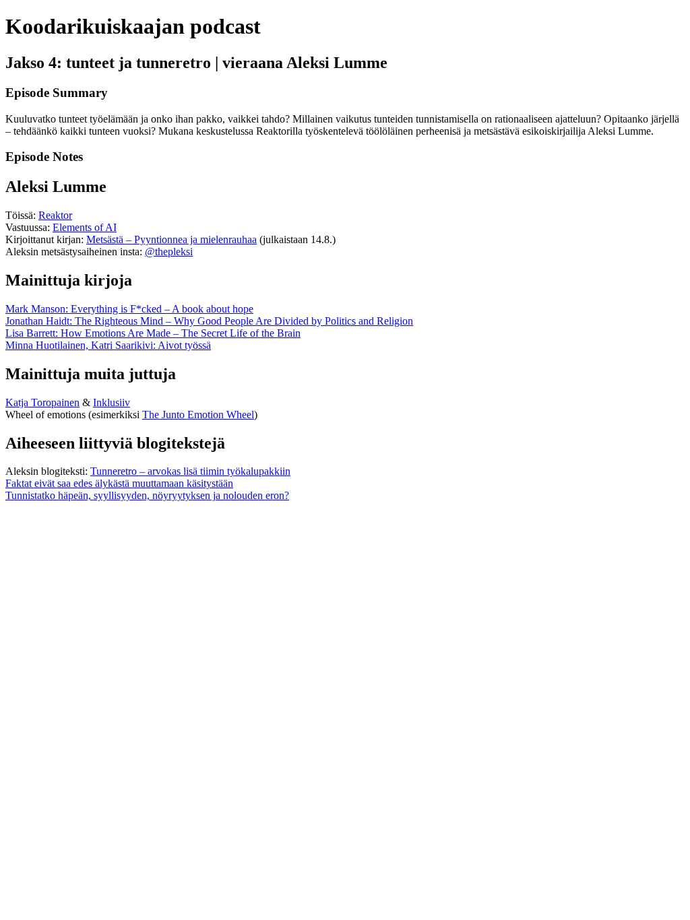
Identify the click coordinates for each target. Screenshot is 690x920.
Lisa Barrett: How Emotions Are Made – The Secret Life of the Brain (153, 333)
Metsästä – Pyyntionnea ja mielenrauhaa (171, 239)
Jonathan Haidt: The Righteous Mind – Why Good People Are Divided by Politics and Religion (209, 321)
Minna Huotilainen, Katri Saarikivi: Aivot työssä (108, 345)
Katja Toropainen (42, 402)
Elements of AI (85, 227)
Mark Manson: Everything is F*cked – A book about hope (129, 309)
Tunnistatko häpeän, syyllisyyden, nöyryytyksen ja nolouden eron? (147, 495)
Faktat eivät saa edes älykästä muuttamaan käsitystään (119, 483)
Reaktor (55, 215)
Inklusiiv (111, 402)
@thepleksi (169, 251)
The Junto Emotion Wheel (198, 414)
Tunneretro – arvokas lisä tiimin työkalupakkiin (190, 471)
